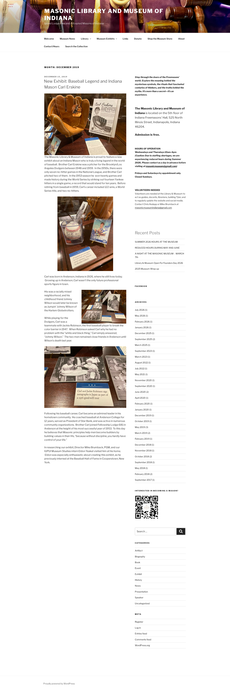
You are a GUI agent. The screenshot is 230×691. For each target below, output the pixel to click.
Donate (138, 38)
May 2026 (140, 315)
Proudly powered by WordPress (59, 683)
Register (139, 621)
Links (125, 38)
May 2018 (140, 468)
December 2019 (143, 415)
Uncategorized (142, 603)
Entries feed (141, 633)
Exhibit (138, 574)
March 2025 (141, 345)
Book (137, 562)
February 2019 (142, 438)
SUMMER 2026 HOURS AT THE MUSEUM (156, 241)
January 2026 (142, 327)
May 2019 (140, 427)
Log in (138, 627)
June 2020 (140, 392)
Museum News (67, 38)
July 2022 (139, 368)
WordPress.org (142, 645)
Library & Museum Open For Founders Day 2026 (159, 263)
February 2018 (142, 474)
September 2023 (143, 351)
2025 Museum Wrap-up (147, 268)
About (181, 38)
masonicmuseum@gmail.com (161, 166)
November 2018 (143, 450)
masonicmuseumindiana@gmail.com (153, 207)
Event (138, 568)
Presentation (141, 591)
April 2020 (140, 397)
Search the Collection (76, 46)
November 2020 (143, 380)
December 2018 (143, 444)
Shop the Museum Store (160, 38)
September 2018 (143, 462)
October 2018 (142, 456)
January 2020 (142, 409)
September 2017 (143, 479)
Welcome (49, 38)
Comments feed (143, 639)
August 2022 (141, 362)
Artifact (139, 550)
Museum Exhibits (106, 38)
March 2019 (141, 433)
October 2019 (142, 421)
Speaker (139, 597)
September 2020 (143, 386)
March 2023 (141, 356)
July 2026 (140, 309)
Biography (140, 556)
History (138, 580)
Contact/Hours (51, 46)
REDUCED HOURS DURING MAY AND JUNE (157, 247)
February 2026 (142, 321)
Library (85, 38)
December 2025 (143, 333)
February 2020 (142, 403)
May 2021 (140, 374)
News (138, 585)
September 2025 (143, 339)
